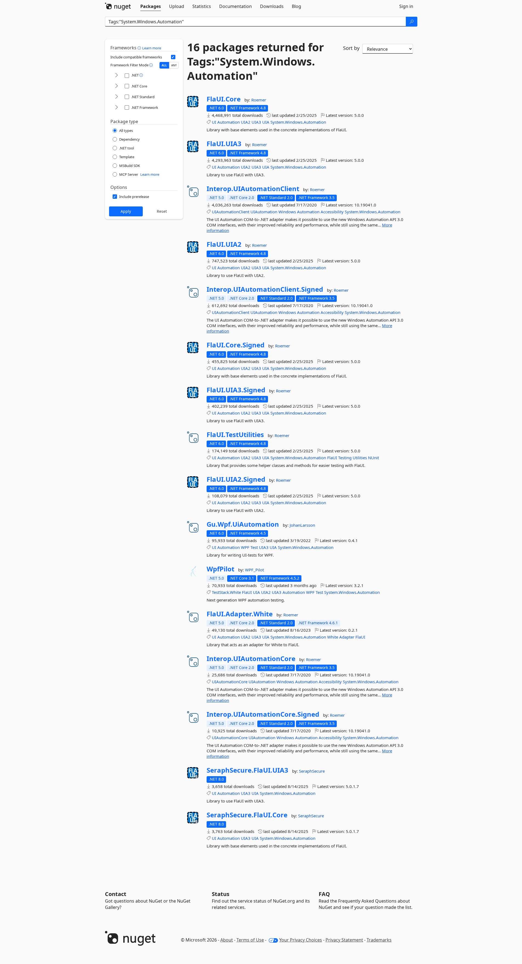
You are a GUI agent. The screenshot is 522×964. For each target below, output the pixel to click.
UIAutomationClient (230, 211)
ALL (164, 65)
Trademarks (379, 940)
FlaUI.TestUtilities (235, 435)
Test (254, 547)
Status (220, 894)
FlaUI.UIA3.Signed (236, 390)
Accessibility (332, 211)
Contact (115, 894)
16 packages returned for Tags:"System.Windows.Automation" (255, 61)
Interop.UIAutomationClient (253, 189)
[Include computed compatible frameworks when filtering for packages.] (173, 57)
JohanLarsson (302, 525)
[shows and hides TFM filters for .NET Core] (116, 86)
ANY (174, 65)
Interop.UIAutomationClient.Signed (265, 289)
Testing (345, 457)
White (332, 637)
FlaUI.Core (224, 99)
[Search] (411, 22)
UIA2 (245, 122)
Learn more (151, 48)
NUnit (373, 457)
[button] (140, 48)
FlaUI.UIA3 (224, 144)
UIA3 (256, 122)
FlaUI (332, 457)
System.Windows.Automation (298, 122)
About (226, 940)
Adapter (346, 637)
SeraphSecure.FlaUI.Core (247, 815)
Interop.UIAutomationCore (251, 659)
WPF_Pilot (254, 569)
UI (214, 122)
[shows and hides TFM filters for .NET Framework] (116, 107)
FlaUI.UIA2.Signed (236, 479)
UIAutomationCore (229, 681)
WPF (245, 547)
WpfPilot (220, 569)
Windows (287, 211)
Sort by (351, 48)
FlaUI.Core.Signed (235, 345)
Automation (228, 122)
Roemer (258, 100)
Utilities (360, 457)
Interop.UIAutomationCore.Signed (263, 714)
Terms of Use (250, 940)
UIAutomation (263, 211)
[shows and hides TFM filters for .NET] (116, 75)
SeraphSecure (312, 771)
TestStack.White (226, 592)
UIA (265, 122)
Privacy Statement (344, 940)
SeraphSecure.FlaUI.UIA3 (247, 770)
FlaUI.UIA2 (224, 244)
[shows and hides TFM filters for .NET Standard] (116, 97)
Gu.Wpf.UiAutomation (243, 524)
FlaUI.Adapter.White (240, 614)
